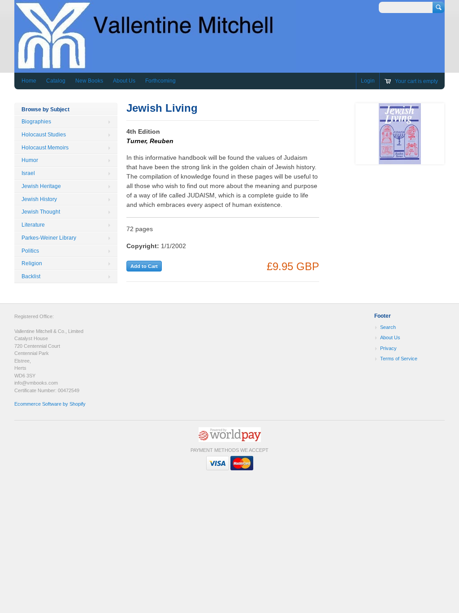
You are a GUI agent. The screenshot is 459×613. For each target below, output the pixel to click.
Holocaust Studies (44, 134)
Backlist (31, 276)
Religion (32, 263)
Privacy (388, 348)
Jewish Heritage (41, 186)
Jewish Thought (41, 212)
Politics (30, 251)
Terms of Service (398, 358)
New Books (89, 81)
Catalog (55, 81)
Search (388, 327)
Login (368, 81)
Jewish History (39, 199)
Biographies (36, 121)
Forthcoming (160, 81)
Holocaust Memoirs (45, 147)
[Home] (155, 66)
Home (29, 81)
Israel (28, 173)
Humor (30, 160)
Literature (33, 225)
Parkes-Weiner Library (49, 238)
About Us (124, 81)
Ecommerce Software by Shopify (50, 404)
